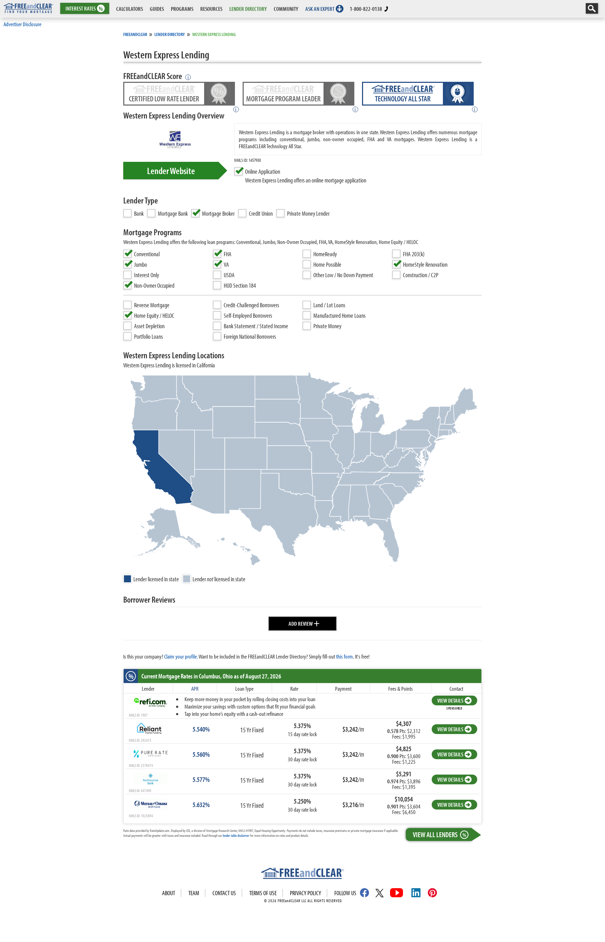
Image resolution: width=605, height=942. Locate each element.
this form (344, 656)
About (168, 893)
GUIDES (157, 8)
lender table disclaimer (236, 835)
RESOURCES (211, 8)
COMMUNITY (286, 8)
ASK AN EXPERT (319, 8)
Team (193, 893)
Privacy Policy (305, 893)
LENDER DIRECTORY (248, 8)
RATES (84, 9)
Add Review (304, 622)
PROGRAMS (182, 8)
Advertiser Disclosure (22, 24)
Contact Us (224, 893)
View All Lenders (439, 834)
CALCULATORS (129, 8)
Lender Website (171, 171)
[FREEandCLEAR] (302, 874)
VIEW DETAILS (450, 700)
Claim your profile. (181, 656)
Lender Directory (169, 34)
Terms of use (263, 893)
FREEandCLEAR (135, 34)
